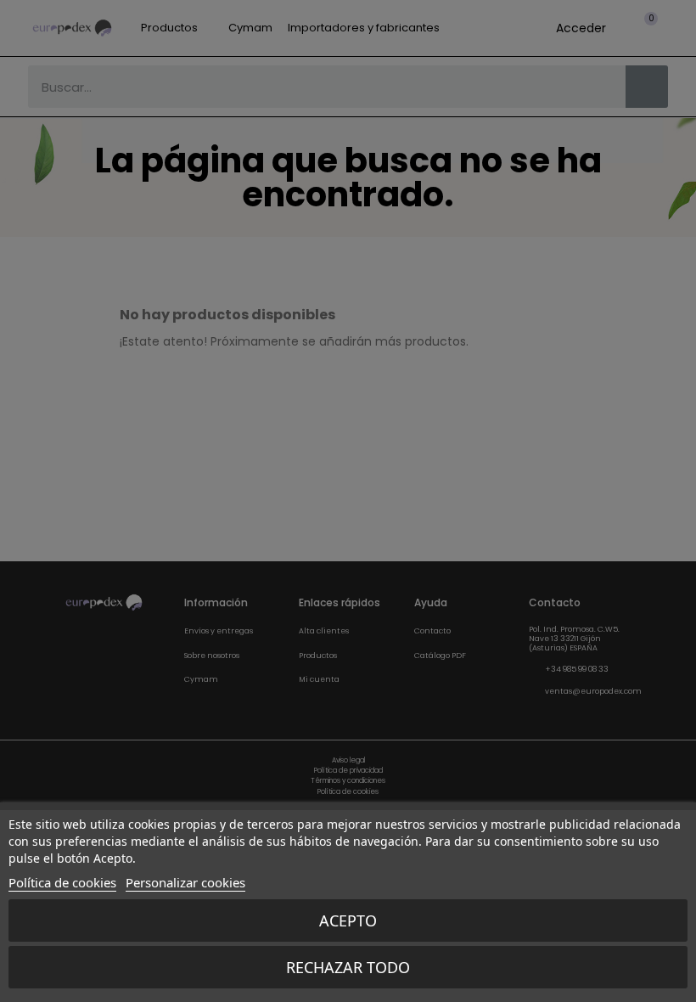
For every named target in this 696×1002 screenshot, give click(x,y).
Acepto (348, 920)
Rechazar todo (348, 967)
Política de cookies (62, 882)
